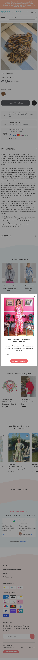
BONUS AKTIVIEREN (19, 361)
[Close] (34, 296)
